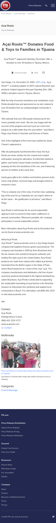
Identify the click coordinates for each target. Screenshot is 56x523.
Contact (7, 328)
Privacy (4, 505)
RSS (36, 73)
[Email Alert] (13, 72)
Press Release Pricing (10, 432)
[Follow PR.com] (53, 516)
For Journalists (7, 473)
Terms (3, 501)
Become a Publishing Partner (13, 497)
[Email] (43, 72)
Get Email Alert (21, 73)
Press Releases (6, 13)
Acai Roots (31, 13)
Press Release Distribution (12, 435)
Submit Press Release (10, 428)
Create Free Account (9, 448)
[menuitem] (46, 5)
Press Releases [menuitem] (35, 5)
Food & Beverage (19, 13)
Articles (4, 476)
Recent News (6, 465)
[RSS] (32, 72)
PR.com (40, 82)
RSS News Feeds (8, 469)
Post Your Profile (8, 452)
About (3, 489)
